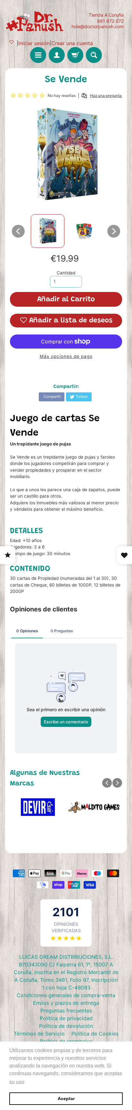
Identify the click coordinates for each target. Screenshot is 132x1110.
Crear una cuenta (72, 43)
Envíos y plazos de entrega (66, 1003)
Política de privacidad (66, 1018)
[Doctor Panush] (35, 20)
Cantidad (66, 272)
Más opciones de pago (66, 356)
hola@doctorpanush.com (97, 26)
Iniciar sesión (34, 43)
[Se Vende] (47, 231)
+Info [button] (32, 1082)
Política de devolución (66, 1026)
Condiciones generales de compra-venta (66, 995)
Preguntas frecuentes (66, 1010)
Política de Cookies (95, 1033)
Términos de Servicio (39, 1033)
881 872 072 (110, 21)
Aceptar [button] (66, 1098)
